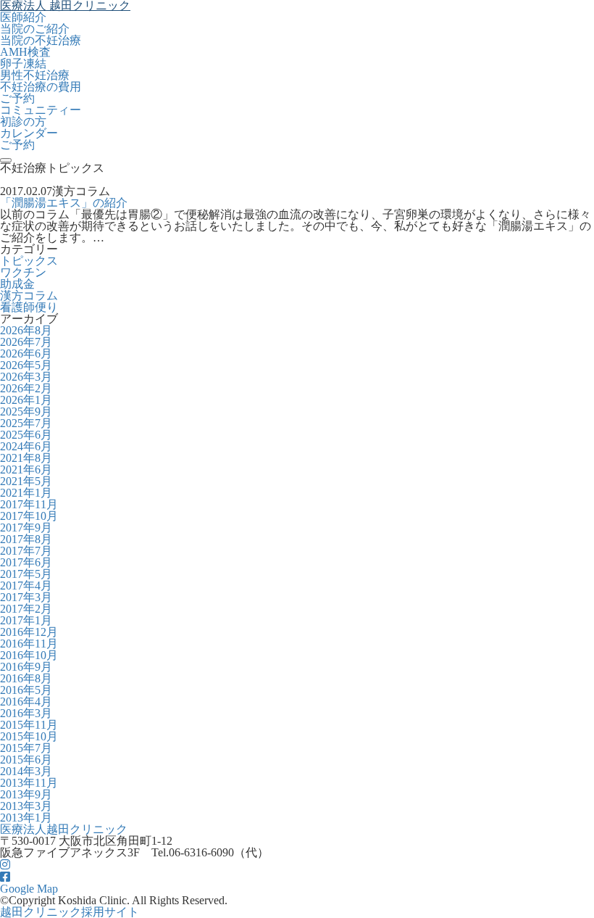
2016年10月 (29, 655)
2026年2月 (26, 388)
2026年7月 (26, 342)
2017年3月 (26, 597)
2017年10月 (29, 516)
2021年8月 (26, 458)
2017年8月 (26, 539)
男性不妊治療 (35, 75)
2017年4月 (26, 585)
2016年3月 (26, 713)
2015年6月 (26, 759)
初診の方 (23, 121)
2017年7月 (26, 551)
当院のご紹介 (35, 28)
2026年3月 (26, 377)
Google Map (29, 888)
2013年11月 (29, 783)
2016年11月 (29, 643)
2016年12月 (29, 632)
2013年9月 (26, 794)
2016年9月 (26, 667)
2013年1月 (26, 817)
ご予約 (17, 98)
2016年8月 (26, 678)
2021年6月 (26, 469)
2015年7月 (26, 748)
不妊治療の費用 (40, 86)
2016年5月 (26, 690)
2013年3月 (26, 806)
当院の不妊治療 (40, 40)
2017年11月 (29, 504)
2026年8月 (26, 330)
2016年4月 (26, 701)
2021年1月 (26, 493)
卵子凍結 (23, 63)
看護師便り (29, 307)
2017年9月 (26, 527)
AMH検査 (25, 52)
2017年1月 (26, 620)
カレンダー (29, 133)
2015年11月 (29, 725)
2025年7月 (26, 423)
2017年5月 (26, 574)
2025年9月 (26, 411)
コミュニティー (40, 110)
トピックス (29, 261)
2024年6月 (26, 446)
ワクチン (23, 272)
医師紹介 (23, 17)
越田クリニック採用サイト (69, 912)
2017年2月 (26, 609)
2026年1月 (26, 400)
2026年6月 (26, 353)
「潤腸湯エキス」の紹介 (63, 203)
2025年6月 (26, 435)
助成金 (17, 284)
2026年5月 (26, 365)
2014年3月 (26, 771)
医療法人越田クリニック (63, 829)
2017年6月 (26, 562)
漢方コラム (29, 295)
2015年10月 (29, 736)
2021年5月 (26, 481)
